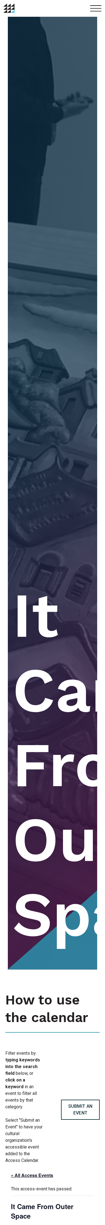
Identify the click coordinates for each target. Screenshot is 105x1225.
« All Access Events (32, 1175)
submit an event (80, 1110)
